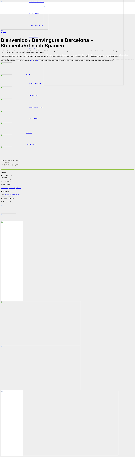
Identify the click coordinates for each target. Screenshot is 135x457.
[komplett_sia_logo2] (8, 220)
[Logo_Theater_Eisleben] (41, 389)
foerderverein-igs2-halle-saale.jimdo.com (11, 188)
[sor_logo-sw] (8, 213)
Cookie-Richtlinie (10, 165)
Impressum (7, 163)
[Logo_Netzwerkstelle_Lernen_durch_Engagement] (41, 345)
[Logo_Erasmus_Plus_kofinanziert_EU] (59, 455)
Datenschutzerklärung (12, 164)
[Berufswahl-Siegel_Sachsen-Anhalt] (63, 300)
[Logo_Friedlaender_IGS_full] (84, 85)
